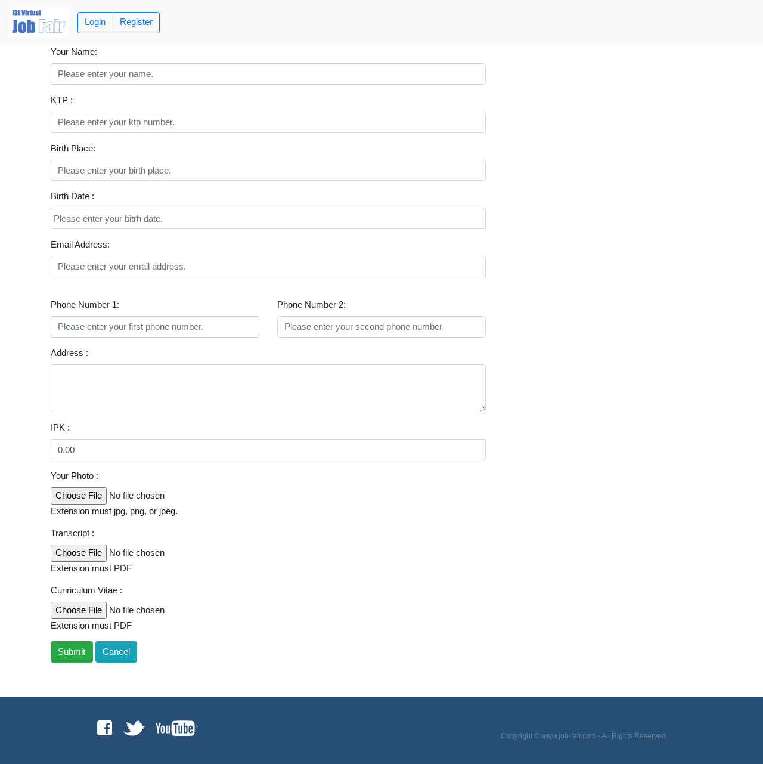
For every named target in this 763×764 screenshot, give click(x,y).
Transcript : (72, 533)
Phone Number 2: (311, 304)
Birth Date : (72, 196)
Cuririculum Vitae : (86, 590)
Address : (69, 353)
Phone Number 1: (85, 304)
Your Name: (74, 52)
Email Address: (80, 244)
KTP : (62, 100)
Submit (71, 652)
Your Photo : (74, 476)
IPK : (60, 427)
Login (95, 22)
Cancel (116, 652)
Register (136, 22)
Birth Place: (73, 148)
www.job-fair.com (568, 736)
